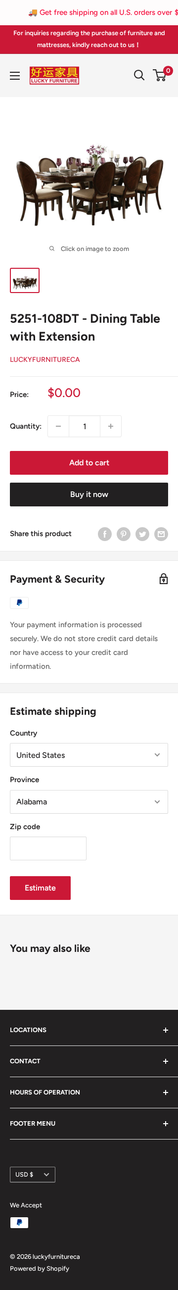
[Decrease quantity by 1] (58, 426)
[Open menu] (15, 76)
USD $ (24, 1174)
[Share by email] (161, 533)
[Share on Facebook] (105, 533)
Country (23, 733)
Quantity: (26, 426)
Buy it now (89, 494)
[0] (160, 75)
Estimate (40, 888)
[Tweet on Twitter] (142, 533)
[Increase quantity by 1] (110, 426)
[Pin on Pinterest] (124, 533)
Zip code (25, 826)
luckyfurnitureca (45, 359)
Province (24, 779)
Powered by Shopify (39, 1268)
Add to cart (89, 462)
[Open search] (139, 75)
